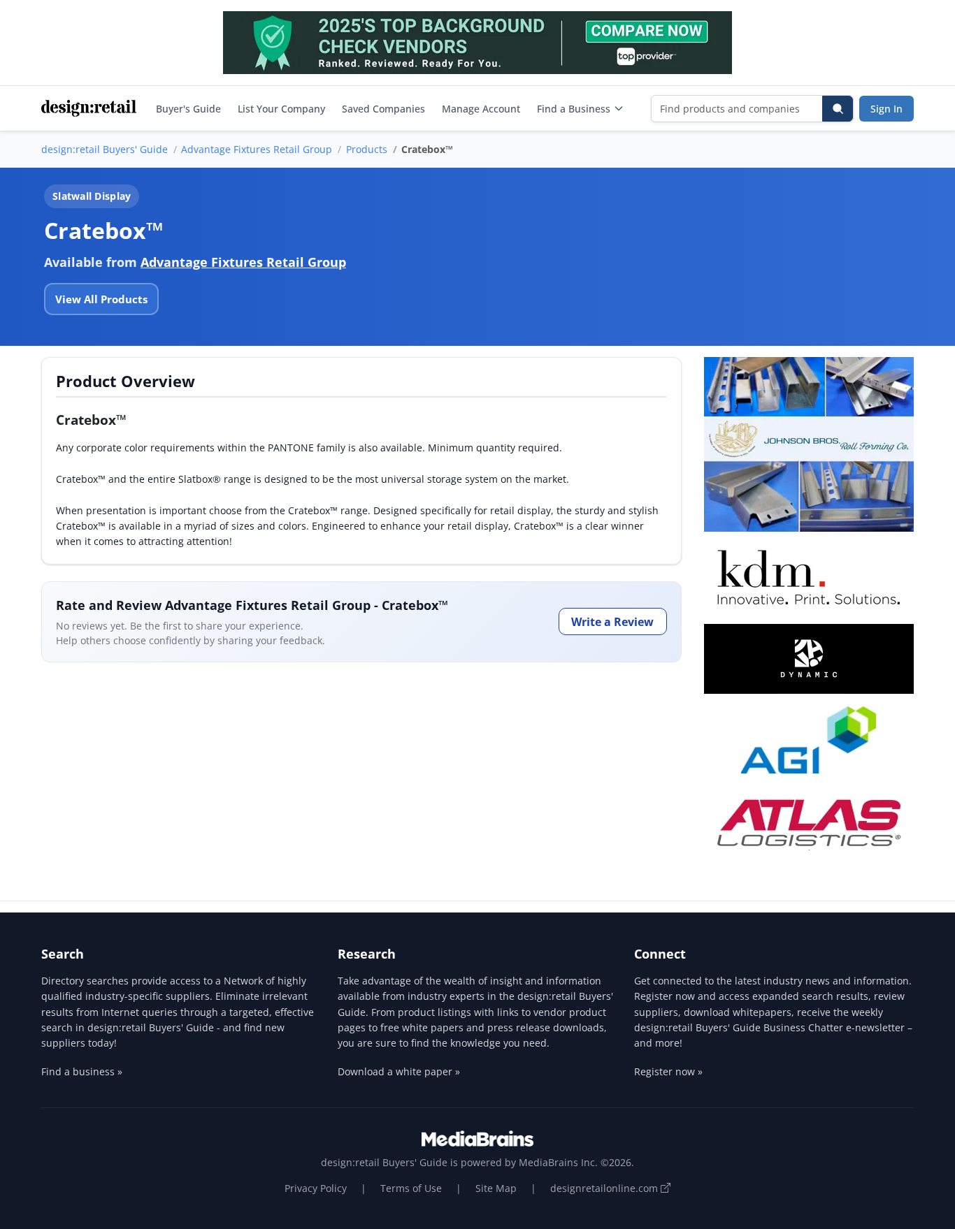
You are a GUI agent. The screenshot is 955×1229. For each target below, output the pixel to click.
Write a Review (612, 622)
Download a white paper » (399, 1071)
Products (366, 149)
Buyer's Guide (188, 108)
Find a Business (573, 108)
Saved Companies (383, 108)
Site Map (496, 1188)
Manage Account (481, 108)
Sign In (886, 108)
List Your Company (281, 108)
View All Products (101, 299)
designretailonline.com (605, 1188)
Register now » (668, 1071)
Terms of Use (411, 1188)
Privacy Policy (316, 1188)
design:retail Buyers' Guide (104, 149)
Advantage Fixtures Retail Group (256, 149)
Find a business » (81, 1071)
